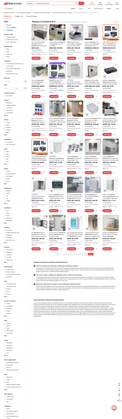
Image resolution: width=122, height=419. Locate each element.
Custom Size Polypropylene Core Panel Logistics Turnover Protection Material (110, 120)
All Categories (9, 8)
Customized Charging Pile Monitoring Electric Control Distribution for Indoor (91, 158)
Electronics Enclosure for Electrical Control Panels (74, 44)
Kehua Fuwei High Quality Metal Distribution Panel (38, 197)
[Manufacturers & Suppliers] (12, 3)
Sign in (117, 4)
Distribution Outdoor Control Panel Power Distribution (92, 82)
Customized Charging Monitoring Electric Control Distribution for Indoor (74, 120)
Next (90, 254)
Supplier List (19, 16)
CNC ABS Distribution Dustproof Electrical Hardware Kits (39, 44)
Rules (117, 8)
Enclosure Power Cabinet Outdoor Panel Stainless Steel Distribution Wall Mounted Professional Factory (92, 44)
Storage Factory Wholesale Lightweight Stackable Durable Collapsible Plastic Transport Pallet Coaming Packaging (57, 82)
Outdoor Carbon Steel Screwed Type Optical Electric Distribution (57, 120)
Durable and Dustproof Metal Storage (91, 196)
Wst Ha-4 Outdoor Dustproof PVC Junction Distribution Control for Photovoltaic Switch (56, 196)
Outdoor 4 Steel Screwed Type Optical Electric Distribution (110, 158)
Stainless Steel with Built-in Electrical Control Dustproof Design (74, 196)
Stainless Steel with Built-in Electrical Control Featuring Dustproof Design (110, 234)
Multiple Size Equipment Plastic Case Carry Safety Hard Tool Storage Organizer (109, 82)
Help (89, 8)
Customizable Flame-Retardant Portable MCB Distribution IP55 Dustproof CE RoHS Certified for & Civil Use (75, 234)
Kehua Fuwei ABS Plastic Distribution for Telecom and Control (75, 83)
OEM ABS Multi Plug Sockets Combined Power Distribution (74, 158)
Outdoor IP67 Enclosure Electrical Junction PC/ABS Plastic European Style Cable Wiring (110, 196)
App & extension (98, 8)
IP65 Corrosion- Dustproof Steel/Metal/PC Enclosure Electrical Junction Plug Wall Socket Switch (38, 120)
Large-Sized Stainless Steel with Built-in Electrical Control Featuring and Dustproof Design (93, 234)
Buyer (80, 8)
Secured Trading (31, 16)
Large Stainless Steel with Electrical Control (57, 44)
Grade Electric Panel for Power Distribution (56, 159)
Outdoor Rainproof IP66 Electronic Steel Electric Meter (57, 234)
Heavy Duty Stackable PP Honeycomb (37, 82)
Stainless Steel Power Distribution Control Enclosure (93, 120)
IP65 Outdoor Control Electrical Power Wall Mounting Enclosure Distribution (39, 234)
